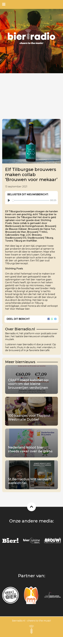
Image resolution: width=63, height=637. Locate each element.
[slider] (30, 200)
